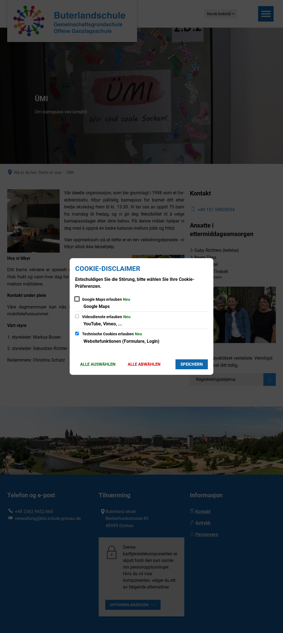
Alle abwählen (144, 364)
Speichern (191, 364)
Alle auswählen (98, 364)
